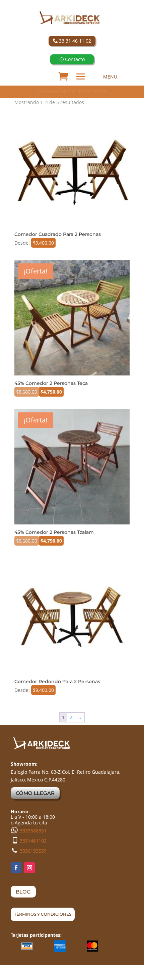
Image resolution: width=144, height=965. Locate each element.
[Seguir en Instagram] (29, 867)
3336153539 (33, 851)
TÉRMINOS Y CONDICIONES (42, 914)
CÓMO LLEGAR (35, 793)
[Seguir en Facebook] (16, 867)
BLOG (23, 891)
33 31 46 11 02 (74, 41)
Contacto (74, 59)
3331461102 (33, 840)
